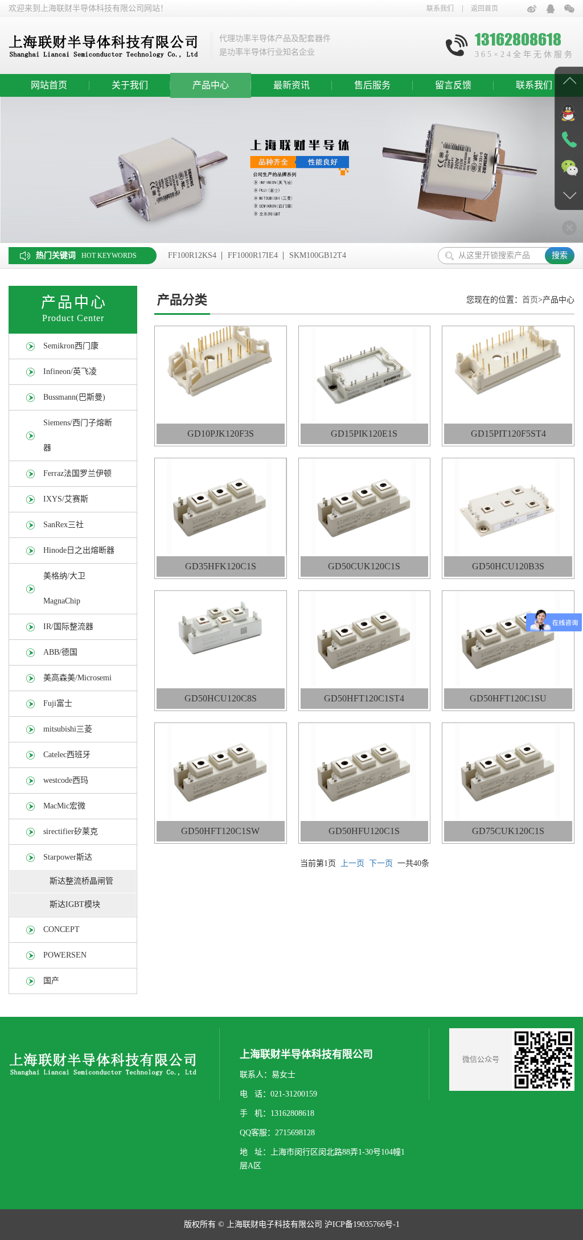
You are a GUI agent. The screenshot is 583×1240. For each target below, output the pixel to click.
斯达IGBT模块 (75, 904)
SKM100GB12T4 (317, 255)
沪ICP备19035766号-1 (362, 1224)
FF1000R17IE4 (253, 255)
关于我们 (130, 85)
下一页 (381, 863)
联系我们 (440, 9)
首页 (530, 299)
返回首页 (484, 9)
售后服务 (372, 85)
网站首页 (49, 85)
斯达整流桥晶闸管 (81, 881)
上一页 (352, 863)
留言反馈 (453, 85)
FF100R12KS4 (192, 255)
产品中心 (210, 85)
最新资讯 (291, 85)
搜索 (560, 255)
